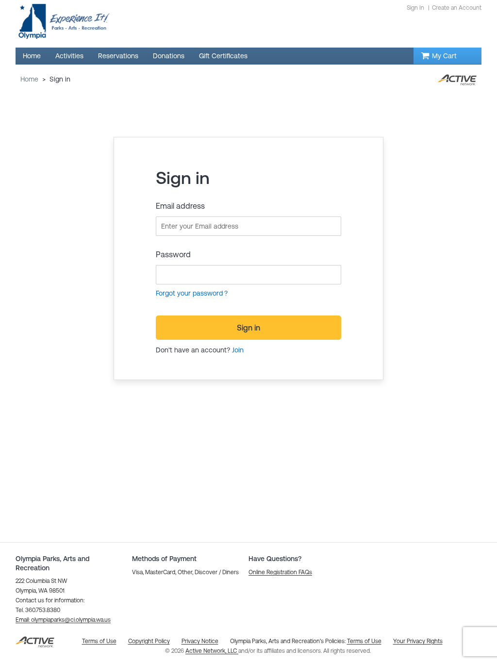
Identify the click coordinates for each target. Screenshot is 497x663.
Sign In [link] (415, 7)
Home (29, 79)
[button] (63, 619)
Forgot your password (189, 293)
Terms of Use (364, 641)
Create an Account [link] (456, 7)
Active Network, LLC (211, 650)
